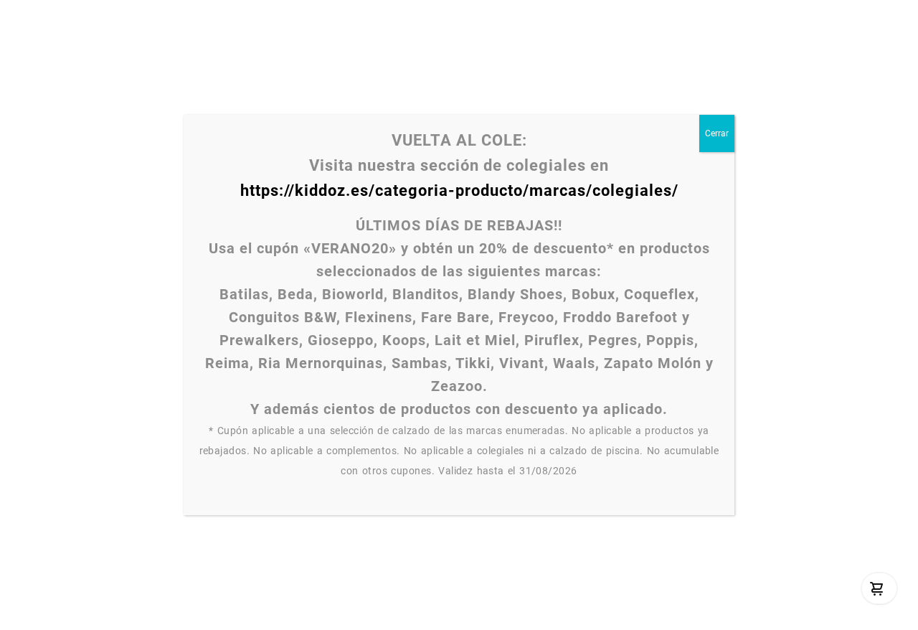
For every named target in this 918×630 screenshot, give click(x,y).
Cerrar (717, 133)
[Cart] (877, 588)
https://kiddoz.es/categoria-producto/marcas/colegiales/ (459, 190)
